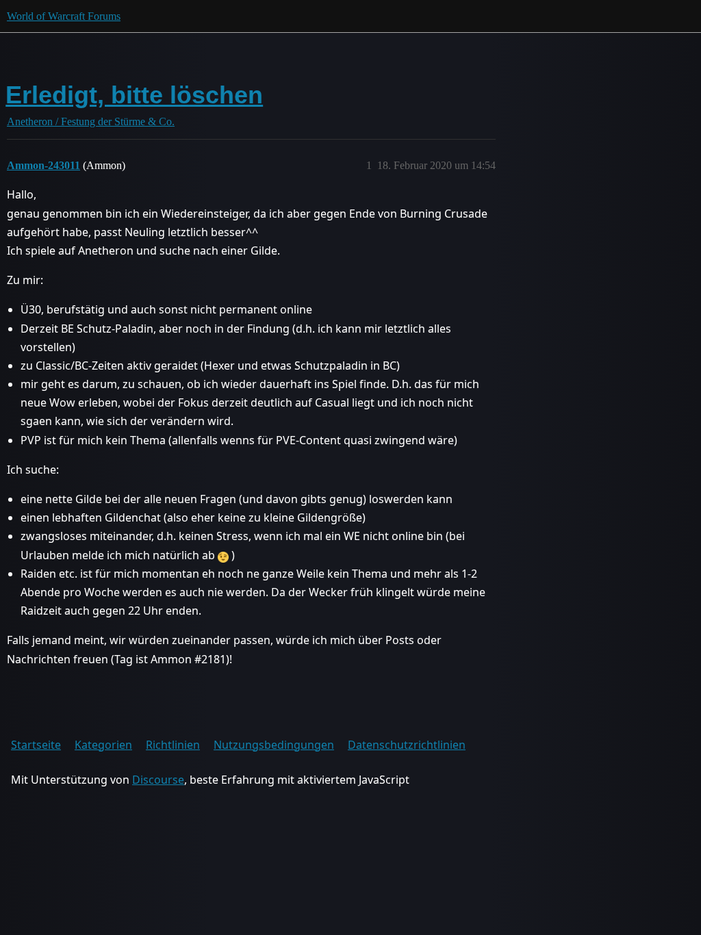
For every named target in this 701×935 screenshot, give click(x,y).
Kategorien (103, 744)
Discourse (158, 779)
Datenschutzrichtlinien (407, 744)
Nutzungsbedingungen (274, 744)
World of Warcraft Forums (63, 16)
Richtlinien (173, 744)
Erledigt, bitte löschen (134, 95)
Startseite (36, 744)
